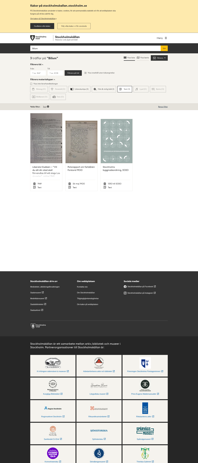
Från (32, 68)
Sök (164, 48)
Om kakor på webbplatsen (87, 304)
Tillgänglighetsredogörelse (88, 298)
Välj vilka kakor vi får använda (74, 26)
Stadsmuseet (35, 293)
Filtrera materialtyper (41, 79)
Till (48, 68)
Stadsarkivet (35, 310)
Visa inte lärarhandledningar (45, 83)
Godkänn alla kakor (42, 26)
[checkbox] (79, 89)
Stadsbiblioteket (36, 304)
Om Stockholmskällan (86, 293)
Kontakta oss (82, 287)
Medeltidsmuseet (37, 298)
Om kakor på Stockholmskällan (42, 19)
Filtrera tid (35, 64)
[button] (36, 64)
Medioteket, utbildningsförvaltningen (45, 287)
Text (45, 106)
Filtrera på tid (73, 73)
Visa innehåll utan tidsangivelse (101, 72)
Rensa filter (163, 106)
